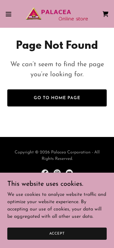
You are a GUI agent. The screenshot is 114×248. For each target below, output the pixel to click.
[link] (57, 13)
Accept (56, 233)
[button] (10, 14)
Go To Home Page (57, 98)
